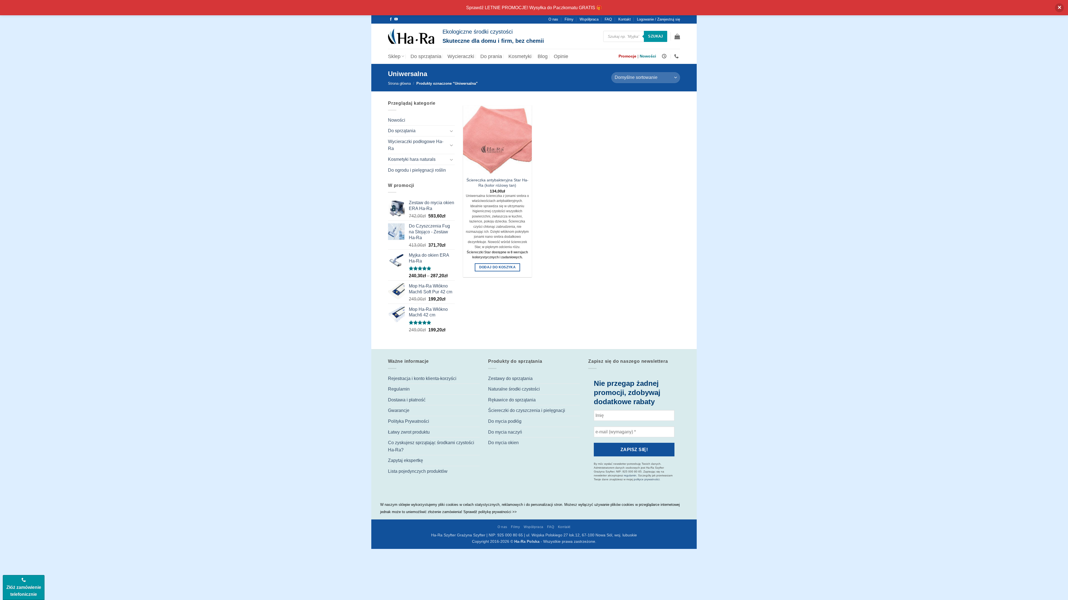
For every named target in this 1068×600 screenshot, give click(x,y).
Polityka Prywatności (408, 421)
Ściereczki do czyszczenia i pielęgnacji (526, 410)
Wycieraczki (461, 56)
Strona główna (399, 83)
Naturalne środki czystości (514, 389)
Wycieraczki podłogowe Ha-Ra (415, 145)
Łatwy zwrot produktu (409, 432)
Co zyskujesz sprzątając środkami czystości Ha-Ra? (431, 446)
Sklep (394, 56)
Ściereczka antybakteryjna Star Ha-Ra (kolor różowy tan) (497, 183)
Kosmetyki (519, 56)
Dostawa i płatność (407, 400)
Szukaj (655, 36)
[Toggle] (451, 131)
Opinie (561, 56)
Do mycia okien (503, 442)
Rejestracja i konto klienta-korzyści (422, 378)
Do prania (491, 56)
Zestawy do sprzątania (510, 378)
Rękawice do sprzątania (512, 400)
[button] (677, 36)
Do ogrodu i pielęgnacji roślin (417, 170)
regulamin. (630, 475)
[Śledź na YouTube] (396, 19)
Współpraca (589, 19)
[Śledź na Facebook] (390, 19)
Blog (543, 56)
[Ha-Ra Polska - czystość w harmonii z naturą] (411, 36)
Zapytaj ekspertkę (405, 460)
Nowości (396, 120)
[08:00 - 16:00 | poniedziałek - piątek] (665, 56)
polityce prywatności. (647, 479)
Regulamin (399, 389)
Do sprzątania (426, 56)
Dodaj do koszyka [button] (497, 267)
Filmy (569, 19)
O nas (553, 19)
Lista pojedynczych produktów (418, 471)
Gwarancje (398, 410)
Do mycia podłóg (504, 421)
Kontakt (624, 19)
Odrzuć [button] (1059, 7)
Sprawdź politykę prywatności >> (490, 512)
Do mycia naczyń (505, 432)
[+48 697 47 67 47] (677, 56)
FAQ (608, 19)
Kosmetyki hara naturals (412, 159)
